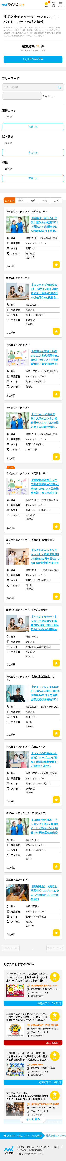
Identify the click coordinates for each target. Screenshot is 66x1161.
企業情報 (20, 1147)
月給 (56, 200)
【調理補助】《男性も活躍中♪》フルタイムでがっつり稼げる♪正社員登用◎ (45, 893)
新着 (21, 200)
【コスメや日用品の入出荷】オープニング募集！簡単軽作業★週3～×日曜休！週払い (45, 759)
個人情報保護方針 (36, 1150)
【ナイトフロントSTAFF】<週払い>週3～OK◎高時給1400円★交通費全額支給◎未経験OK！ (45, 693)
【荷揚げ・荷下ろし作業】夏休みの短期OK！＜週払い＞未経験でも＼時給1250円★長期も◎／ (45, 225)
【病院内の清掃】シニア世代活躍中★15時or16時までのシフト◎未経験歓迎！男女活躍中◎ (45, 486)
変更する (33, 126)
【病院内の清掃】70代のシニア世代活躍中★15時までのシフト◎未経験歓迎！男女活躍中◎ (45, 357)
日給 (44, 200)
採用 (56, 1147)
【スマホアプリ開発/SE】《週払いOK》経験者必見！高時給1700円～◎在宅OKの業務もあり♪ (45, 291)
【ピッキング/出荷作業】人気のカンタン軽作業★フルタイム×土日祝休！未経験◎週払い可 (45, 421)
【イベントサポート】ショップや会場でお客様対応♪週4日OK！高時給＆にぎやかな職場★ (45, 623)
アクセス (30, 1147)
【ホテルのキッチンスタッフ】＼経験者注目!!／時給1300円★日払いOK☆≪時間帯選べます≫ (45, 556)
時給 (33, 200)
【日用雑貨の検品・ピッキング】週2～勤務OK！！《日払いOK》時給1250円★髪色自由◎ (44, 826)
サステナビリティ (44, 1147)
